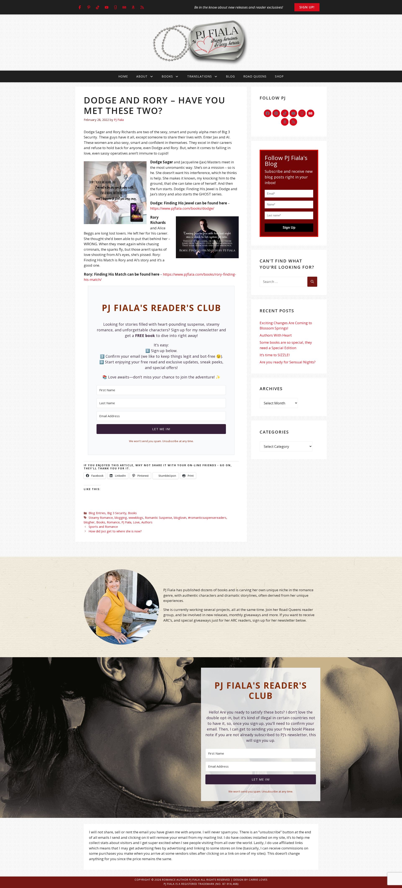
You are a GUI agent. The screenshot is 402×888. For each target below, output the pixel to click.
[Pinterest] (276, 113)
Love (136, 522)
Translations (199, 76)
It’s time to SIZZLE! (275, 354)
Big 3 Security (116, 513)
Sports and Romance (103, 527)
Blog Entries (97, 513)
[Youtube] (293, 113)
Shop (279, 76)
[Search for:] (283, 282)
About (142, 76)
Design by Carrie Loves (250, 880)
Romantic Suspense (158, 518)
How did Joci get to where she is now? (115, 531)
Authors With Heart (276, 335)
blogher (89, 522)
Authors (146, 522)
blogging (121, 518)
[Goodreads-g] (302, 113)
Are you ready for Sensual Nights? (288, 362)
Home (123, 76)
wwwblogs (136, 518)
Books (167, 76)
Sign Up (289, 227)
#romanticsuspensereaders (207, 518)
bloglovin (180, 518)
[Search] (312, 282)
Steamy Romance (101, 518)
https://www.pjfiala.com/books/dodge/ (182, 208)
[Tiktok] (285, 113)
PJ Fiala (126, 522)
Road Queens (255, 76)
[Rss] (293, 122)
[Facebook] (267, 113)
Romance (113, 522)
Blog (230, 76)
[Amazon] (285, 122)
